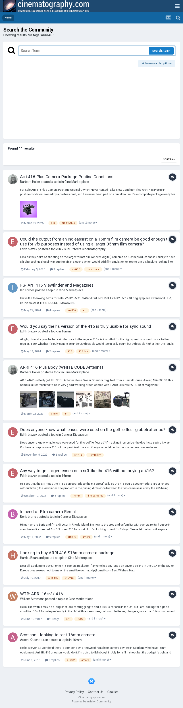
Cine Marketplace (76, 182)
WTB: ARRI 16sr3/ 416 (41, 593)
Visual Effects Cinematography (84, 249)
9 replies (54, 537)
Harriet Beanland (32, 558)
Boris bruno (28, 516)
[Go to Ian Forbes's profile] (13, 288)
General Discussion (75, 434)
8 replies (61, 454)
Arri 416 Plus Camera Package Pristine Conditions (66, 176)
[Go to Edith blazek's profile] (13, 242)
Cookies (113, 692)
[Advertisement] (91, 101)
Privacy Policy (74, 692)
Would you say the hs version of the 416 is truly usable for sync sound (85, 326)
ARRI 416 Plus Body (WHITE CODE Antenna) (61, 367)
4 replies (54, 310)
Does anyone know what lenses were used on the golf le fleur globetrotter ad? (92, 429)
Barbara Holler (30, 182)
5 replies (59, 495)
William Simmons (32, 599)
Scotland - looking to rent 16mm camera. (58, 634)
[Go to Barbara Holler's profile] (13, 179)
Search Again (161, 50)
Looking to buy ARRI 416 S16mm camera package (67, 552)
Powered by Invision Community (91, 701)
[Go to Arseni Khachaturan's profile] (13, 637)
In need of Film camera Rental (48, 511)
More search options (158, 63)
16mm (66, 331)
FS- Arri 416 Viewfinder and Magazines (57, 285)
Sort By (168, 159)
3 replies (54, 660)
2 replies (58, 269)
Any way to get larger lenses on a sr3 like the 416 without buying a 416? (87, 470)
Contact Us (95, 692)
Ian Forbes (27, 290)
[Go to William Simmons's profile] (13, 596)
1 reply (54, 619)
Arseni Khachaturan (34, 640)
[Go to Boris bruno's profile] (13, 514)
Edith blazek (28, 249)
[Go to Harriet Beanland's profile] (13, 555)
